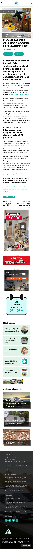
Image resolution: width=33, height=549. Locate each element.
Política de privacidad (18, 542)
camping (6, 196)
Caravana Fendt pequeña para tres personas (16, 465)
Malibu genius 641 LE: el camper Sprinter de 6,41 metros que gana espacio (12, 330)
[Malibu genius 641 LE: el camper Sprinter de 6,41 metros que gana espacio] (24, 330)
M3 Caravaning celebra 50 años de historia (12, 350)
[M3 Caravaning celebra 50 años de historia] (24, 351)
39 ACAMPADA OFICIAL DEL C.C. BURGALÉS (7, 205)
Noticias (8, 438)
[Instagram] (6, 520)
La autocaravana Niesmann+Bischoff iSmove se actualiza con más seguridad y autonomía (16, 478)
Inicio (2, 11)
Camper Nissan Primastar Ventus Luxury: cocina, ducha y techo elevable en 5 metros (15, 510)
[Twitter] (13, 520)
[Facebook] (17, 520)
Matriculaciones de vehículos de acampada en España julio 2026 (12, 361)
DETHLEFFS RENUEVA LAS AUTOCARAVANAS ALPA (23, 205)
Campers (8, 400)
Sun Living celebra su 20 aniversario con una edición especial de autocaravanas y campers (16, 485)
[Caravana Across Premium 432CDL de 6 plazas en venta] (24, 340)
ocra (12, 196)
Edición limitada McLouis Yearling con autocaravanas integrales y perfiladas (14, 489)
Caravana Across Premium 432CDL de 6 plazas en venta (12, 340)
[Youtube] (9, 520)
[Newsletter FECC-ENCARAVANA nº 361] (24, 372)
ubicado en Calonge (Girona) (20, 94)
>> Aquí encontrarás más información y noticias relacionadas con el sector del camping (15, 189)
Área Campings (9, 11)
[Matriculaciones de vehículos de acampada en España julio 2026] (24, 361)
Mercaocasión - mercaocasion (14, 420)
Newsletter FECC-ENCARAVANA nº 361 (11, 371)
